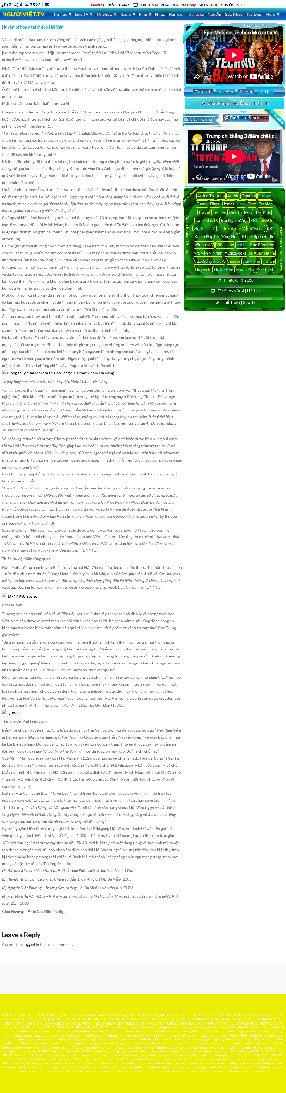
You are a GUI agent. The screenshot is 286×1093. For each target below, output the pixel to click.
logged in (31, 944)
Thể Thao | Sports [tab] (239, 302)
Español (248, 195)
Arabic (233, 195)
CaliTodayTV (207, 220)
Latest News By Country (281, 247)
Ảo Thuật (265, 269)
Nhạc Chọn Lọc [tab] (238, 280)
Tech (252, 203)
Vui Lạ (241, 244)
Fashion (265, 203)
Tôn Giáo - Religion (198, 119)
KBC (271, 228)
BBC (254, 220)
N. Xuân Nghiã (262, 252)
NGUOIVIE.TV (105, 1023)
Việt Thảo (225, 244)
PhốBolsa (255, 228)
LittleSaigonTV (231, 228)
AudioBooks (236, 252)
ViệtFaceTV (204, 228)
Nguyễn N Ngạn (208, 252)
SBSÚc (267, 220)
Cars (241, 203)
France (268, 261)
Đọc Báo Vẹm (262, 244)
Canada (234, 261)
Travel (204, 212)
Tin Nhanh (203, 91)
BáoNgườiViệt (234, 220)
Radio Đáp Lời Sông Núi (215, 236)
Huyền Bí (203, 269)
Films (215, 203)
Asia (221, 195)
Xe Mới (246, 91)
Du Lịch (265, 91)
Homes (228, 203)
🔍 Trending (277, 117)
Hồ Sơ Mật (224, 269)
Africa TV (205, 195)
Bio (257, 212)
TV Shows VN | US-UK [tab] (239, 290)
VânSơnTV (204, 244)
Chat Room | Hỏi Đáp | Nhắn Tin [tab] (238, 103)
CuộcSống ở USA (209, 261)
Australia (251, 261)
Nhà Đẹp (226, 91)
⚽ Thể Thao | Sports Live (246, 117)
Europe (264, 195)
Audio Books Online (187, 234)
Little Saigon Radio (257, 236)
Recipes (219, 212)
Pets (248, 212)
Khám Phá (245, 269)
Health (235, 212)
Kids (267, 212)
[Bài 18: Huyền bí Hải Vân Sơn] (60, 372)
